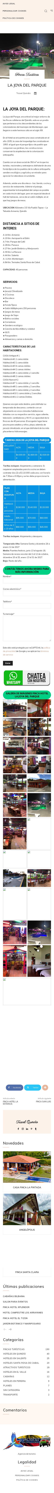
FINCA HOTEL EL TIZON (15, 1318)
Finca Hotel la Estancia (10, 1102)
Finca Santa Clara (27, 1272)
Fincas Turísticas (27, 74)
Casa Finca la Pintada (27, 1187)
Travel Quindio (23, 93)
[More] (45, 1088)
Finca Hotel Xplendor (16, 1307)
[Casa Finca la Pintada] (27, 1167)
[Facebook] (18, 1128)
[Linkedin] (27, 1128)
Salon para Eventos (15, 1302)
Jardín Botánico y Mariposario (22, 1323)
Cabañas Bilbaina (14, 1296)
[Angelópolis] (27, 1209)
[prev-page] (5, 1329)
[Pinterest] (31, 1128)
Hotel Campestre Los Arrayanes (23, 1312)
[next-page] (10, 1329)
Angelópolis (27, 1229)
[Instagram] (23, 1128)
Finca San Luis (43, 1101)
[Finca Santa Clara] (27, 1252)
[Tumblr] (36, 1128)
